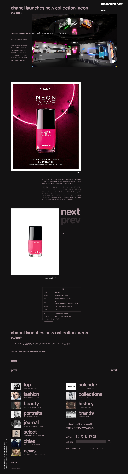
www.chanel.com (48, 321)
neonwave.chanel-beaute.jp (61, 313)
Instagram (77, 436)
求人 (87, 449)
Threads (86, 436)
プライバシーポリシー (101, 449)
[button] (71, 211)
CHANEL (14, 361)
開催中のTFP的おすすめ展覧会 (80, 427)
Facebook (90, 436)
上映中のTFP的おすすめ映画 (79, 424)
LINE (94, 436)
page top (14, 462)
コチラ (48, 195)
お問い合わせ (81, 449)
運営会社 (68, 449)
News (103, 10)
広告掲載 (74, 449)
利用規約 (92, 449)
